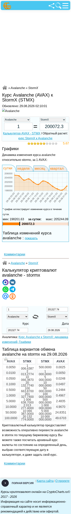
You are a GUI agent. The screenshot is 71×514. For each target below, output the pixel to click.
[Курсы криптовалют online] (8, 5)
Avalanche (18, 263)
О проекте (62, 481)
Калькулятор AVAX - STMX (21, 133)
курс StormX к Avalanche (35, 138)
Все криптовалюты (4, 88)
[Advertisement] (35, 47)
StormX (33, 263)
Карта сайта (45, 481)
